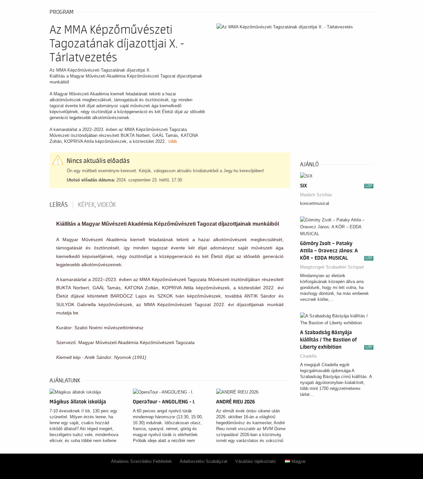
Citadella (308, 356)
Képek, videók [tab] (97, 204)
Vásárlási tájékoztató (255, 461)
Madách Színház (316, 194)
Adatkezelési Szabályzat (203, 461)
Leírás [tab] (59, 204)
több (173, 141)
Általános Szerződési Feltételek (141, 461)
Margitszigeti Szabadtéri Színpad (332, 267)
